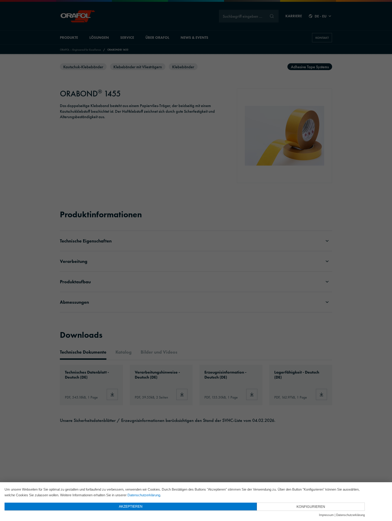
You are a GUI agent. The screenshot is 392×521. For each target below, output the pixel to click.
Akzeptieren (130, 506)
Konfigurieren (310, 507)
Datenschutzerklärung (143, 495)
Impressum (326, 515)
